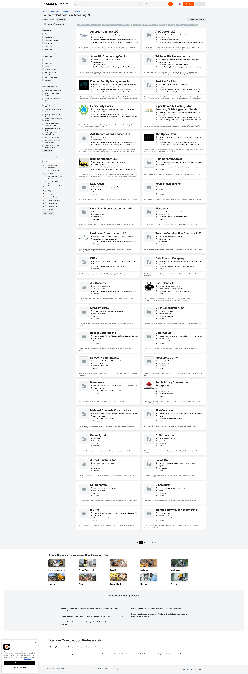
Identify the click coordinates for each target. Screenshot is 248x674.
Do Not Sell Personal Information (103, 669)
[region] (20, 656)
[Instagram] (195, 670)
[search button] (170, 4)
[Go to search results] (62, 161)
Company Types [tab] (55, 647)
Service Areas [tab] (97, 647)
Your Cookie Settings (20, 667)
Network (64, 4)
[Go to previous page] (126, 542)
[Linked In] (184, 670)
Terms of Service (88, 669)
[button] (43, 34)
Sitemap (116, 669)
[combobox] (156, 4)
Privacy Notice (78, 669)
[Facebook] (187, 670)
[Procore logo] (50, 4)
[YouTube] (200, 670)
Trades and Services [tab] (83, 647)
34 (152, 542)
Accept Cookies (19, 663)
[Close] (35, 642)
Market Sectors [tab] (68, 647)
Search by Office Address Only (54, 25)
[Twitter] (191, 670)
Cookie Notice (27, 659)
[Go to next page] (155, 542)
